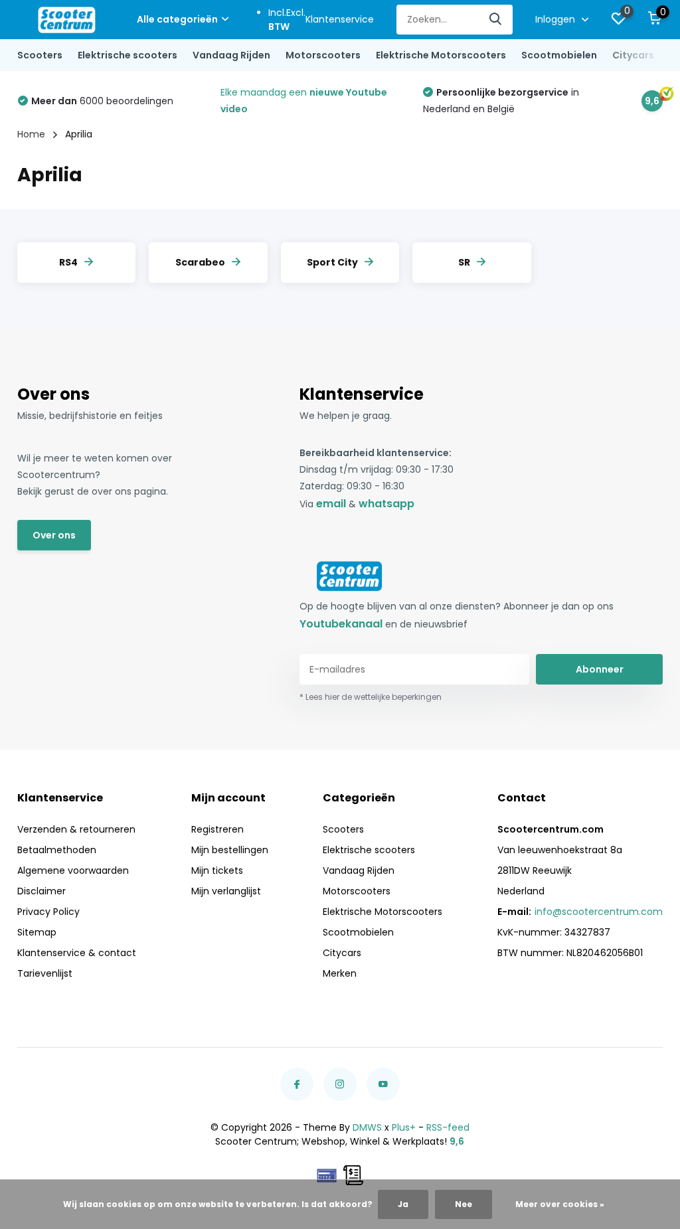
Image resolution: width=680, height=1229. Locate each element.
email (331, 503)
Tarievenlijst (44, 973)
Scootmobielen (559, 55)
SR (464, 262)
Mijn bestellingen (229, 850)
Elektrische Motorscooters (441, 55)
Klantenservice (339, 19)
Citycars (633, 55)
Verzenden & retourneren (76, 829)
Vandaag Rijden (231, 55)
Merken (340, 973)
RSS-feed (447, 1127)
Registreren (217, 829)
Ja (403, 1204)
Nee (463, 1204)
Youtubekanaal (340, 623)
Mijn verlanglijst (226, 891)
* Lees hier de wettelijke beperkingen (370, 696)
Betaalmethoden (56, 850)
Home (31, 134)
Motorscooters (323, 55)
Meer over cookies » (559, 1204)
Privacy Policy (48, 911)
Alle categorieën (177, 19)
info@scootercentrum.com (599, 911)
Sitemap (36, 932)
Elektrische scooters (127, 55)
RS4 (68, 262)
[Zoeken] (496, 20)
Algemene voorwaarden (73, 870)
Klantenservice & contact (76, 952)
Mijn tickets (217, 870)
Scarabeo (200, 262)
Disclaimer (41, 891)
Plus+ (404, 1127)
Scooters (39, 55)
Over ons (54, 535)
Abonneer (600, 669)
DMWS (367, 1127)
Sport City (332, 262)
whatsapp (386, 503)
